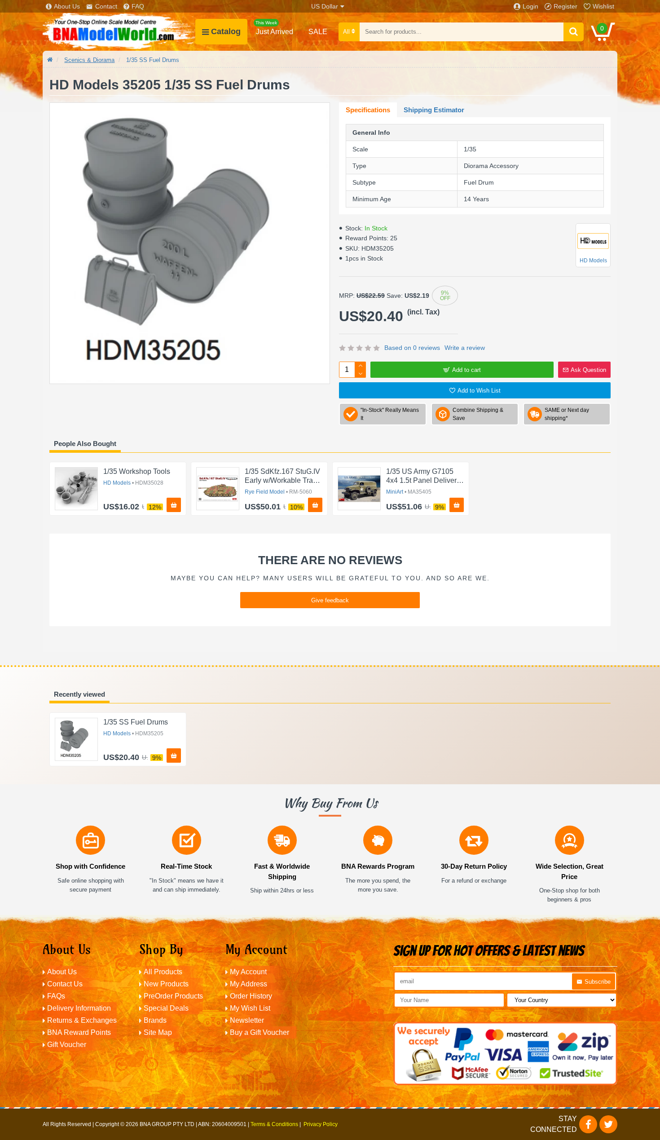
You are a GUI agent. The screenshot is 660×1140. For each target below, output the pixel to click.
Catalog (226, 31)
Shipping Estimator (434, 110)
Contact (106, 6)
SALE (317, 31)
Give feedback (330, 600)
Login (530, 6)
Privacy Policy (321, 1124)
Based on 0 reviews (412, 347)
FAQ (138, 6)
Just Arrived (274, 27)
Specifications (368, 110)
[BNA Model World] (119, 32)
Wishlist (603, 6)
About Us (67, 6)
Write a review (464, 347)
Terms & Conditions (274, 1124)
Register (565, 6)
